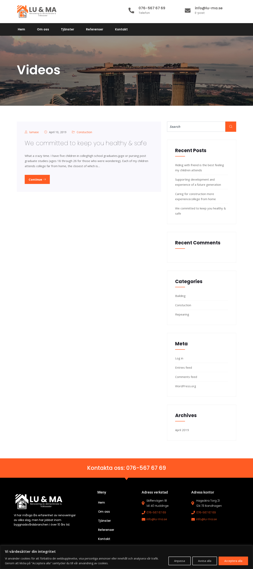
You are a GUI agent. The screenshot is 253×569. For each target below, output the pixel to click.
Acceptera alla (233, 561)
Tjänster (67, 29)
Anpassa (179, 561)
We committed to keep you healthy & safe (86, 143)
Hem (21, 29)
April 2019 (182, 430)
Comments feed (186, 377)
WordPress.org (185, 386)
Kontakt (121, 29)
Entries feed (183, 367)
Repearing (182, 314)
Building (180, 296)
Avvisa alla (204, 561)
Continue (36, 179)
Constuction (84, 132)
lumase (34, 132)
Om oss (43, 29)
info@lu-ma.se (156, 519)
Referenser (94, 29)
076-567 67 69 (146, 468)
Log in (179, 358)
